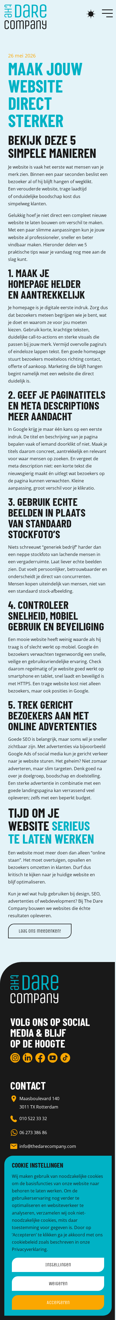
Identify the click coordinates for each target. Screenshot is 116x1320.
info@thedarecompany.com (47, 1146)
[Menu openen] (107, 13)
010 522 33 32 (33, 1118)
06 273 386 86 (33, 1132)
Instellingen (58, 1265)
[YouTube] (52, 1058)
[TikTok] (65, 1058)
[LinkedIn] (27, 1058)
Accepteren (58, 1302)
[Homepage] (25, 16)
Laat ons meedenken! (40, 931)
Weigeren (58, 1284)
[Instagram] (15, 1058)
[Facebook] (40, 1058)
